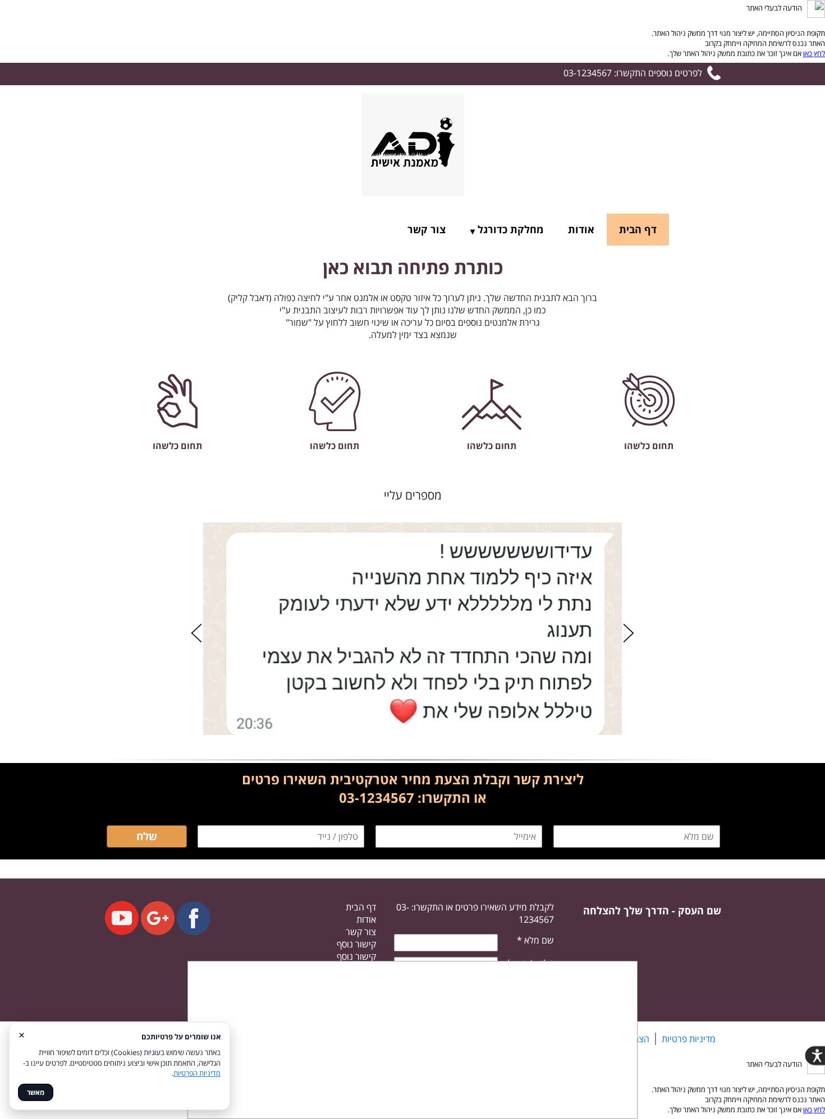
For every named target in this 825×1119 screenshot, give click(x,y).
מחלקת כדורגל (510, 229)
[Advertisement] (412, 1039)
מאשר (35, 1092)
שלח (146, 836)
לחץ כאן (814, 53)
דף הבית (638, 229)
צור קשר (426, 229)
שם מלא (535, 940)
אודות (581, 229)
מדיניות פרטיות (689, 1039)
